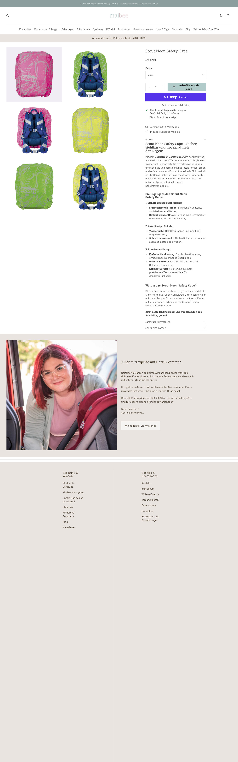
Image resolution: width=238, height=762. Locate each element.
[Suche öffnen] (7, 15)
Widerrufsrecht (150, 494)
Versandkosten (150, 499)
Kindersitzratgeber (73, 492)
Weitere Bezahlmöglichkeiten (175, 105)
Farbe (148, 68)
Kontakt (146, 483)
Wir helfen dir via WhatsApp (140, 425)
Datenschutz (149, 505)
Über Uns (68, 506)
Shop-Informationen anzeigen (163, 117)
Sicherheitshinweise (155, 328)
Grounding (147, 510)
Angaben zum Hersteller (157, 322)
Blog (65, 521)
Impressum (148, 488)
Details (149, 139)
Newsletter (69, 527)
